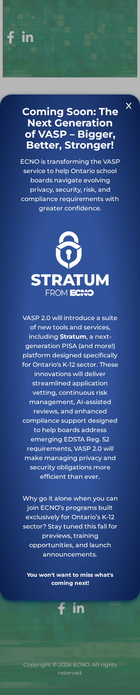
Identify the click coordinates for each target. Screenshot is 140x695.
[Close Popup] (128, 107)
